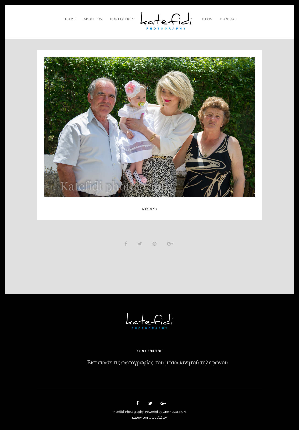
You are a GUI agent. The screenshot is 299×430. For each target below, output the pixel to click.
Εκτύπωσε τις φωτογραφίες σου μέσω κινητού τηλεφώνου (157, 362)
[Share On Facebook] (126, 243)
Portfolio (120, 19)
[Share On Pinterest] (155, 243)
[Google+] (161, 404)
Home (70, 19)
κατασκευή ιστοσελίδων (149, 417)
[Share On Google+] (170, 243)
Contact (229, 19)
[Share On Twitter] (140, 243)
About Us (93, 19)
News (207, 19)
